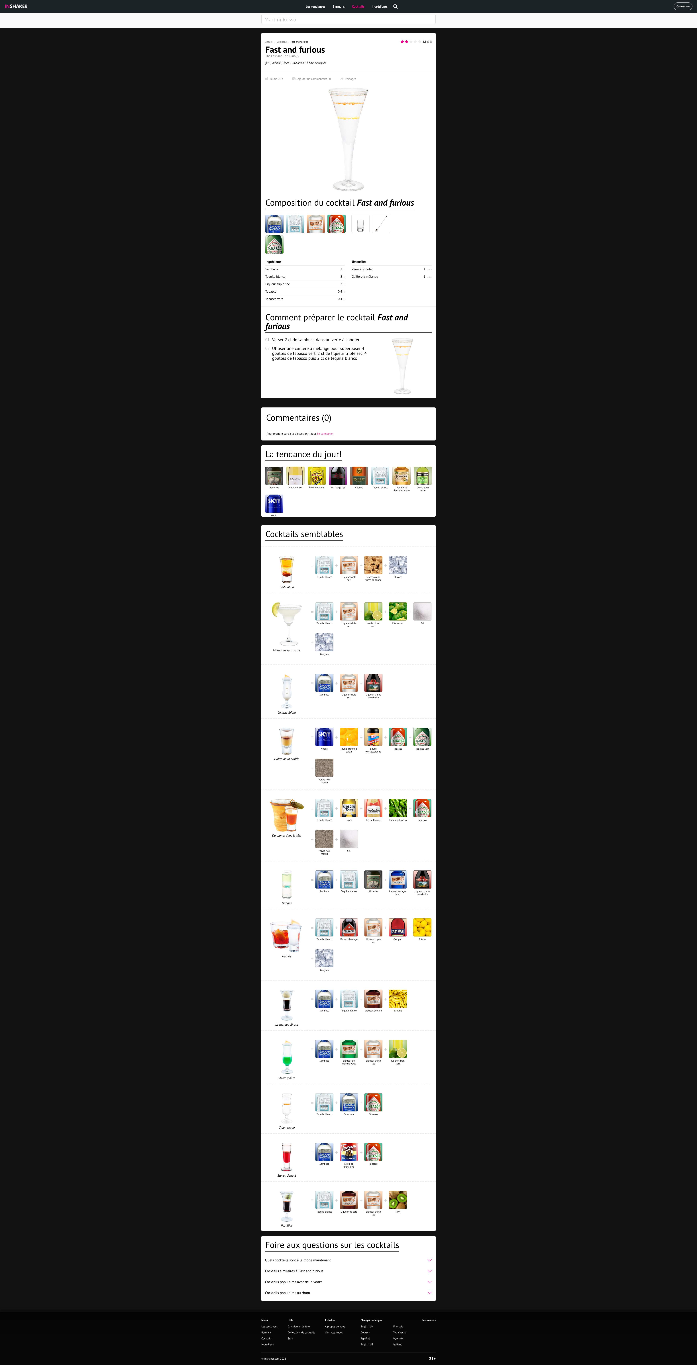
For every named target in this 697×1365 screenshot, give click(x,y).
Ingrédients (380, 6)
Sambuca (271, 269)
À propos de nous (335, 1326)
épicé (286, 63)
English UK (367, 1326)
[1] (402, 42)
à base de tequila (316, 63)
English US (367, 1344)
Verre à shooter (362, 269)
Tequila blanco (275, 276)
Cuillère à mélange (365, 276)
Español (365, 1338)
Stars (291, 1338)
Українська (399, 1332)
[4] (415, 42)
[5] (419, 42)
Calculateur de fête (299, 1326)
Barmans (339, 6)
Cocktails (358, 6)
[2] (406, 42)
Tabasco (270, 291)
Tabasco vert (274, 299)
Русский (398, 1338)
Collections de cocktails (301, 1332)
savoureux (298, 63)
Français (398, 1326)
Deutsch (365, 1332)
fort (267, 63)
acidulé (276, 63)
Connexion (683, 6)
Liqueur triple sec (277, 284)
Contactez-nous (334, 1332)
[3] (411, 42)
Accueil (269, 41)
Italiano (397, 1344)
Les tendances (315, 6)
